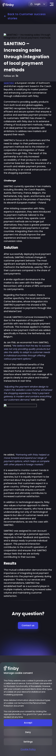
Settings (28, 741)
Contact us (28, 625)
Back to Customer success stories (27, 16)
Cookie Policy (28, 749)
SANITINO (9, 83)
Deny (28, 732)
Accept (28, 722)
